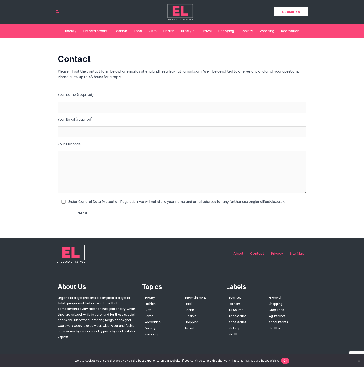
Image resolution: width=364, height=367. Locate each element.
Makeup (234, 328)
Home (149, 316)
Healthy (274, 328)
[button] (57, 12)
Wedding (267, 30)
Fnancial (275, 298)
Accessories (237, 316)
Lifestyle (187, 30)
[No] (359, 361)
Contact (257, 253)
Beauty (70, 30)
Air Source (236, 310)
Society (247, 30)
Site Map (297, 253)
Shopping (226, 30)
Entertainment (95, 30)
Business (235, 298)
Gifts (153, 30)
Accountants (278, 322)
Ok (285, 360)
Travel (206, 30)
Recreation (290, 30)
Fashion (120, 30)
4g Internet (277, 316)
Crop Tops (276, 310)
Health (168, 30)
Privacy (277, 253)
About (238, 253)
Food (138, 30)
